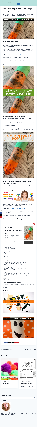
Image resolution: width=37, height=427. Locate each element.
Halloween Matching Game (30, 348)
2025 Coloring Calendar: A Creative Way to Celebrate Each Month (27, 383)
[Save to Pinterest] (1, 217)
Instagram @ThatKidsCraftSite (17, 285)
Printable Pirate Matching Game (7, 348)
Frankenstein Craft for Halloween (18, 208)
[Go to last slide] (3, 373)
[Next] (34, 373)
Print (28, 242)
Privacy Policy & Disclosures (6, 417)
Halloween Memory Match (16, 54)
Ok (18, 3)
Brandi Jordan (24, 386)
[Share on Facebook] (1, 213)
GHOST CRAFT (18, 338)
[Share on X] (1, 215)
